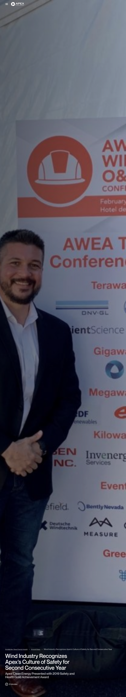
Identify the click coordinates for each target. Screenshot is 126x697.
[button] (65, 4)
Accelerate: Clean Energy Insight (16, 649)
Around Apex (35, 649)
